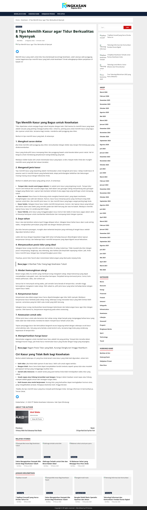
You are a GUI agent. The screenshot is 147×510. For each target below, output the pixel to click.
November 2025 (105, 104)
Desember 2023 (105, 157)
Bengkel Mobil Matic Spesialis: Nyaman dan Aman (85, 498)
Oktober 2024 (104, 136)
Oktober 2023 (104, 165)
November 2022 (105, 193)
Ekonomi (103, 286)
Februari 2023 (104, 181)
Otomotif (103, 321)
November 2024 (105, 132)
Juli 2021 (102, 250)
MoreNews (79, 508)
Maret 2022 (103, 221)
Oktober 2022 (104, 197)
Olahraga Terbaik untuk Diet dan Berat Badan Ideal (55, 462)
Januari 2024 (104, 153)
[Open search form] (132, 14)
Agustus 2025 (104, 112)
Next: (85, 429)
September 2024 (105, 141)
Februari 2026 (104, 96)
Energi (102, 290)
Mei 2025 (103, 116)
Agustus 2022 (104, 205)
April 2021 (103, 262)
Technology (104, 337)
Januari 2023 (104, 185)
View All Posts (37, 419)
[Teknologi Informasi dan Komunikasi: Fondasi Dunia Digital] (117, 486)
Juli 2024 (102, 149)
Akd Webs (20, 40)
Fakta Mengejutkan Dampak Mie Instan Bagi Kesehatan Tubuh (28, 462)
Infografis (103, 305)
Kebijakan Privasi (48, 14)
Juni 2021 (103, 253)
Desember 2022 (105, 189)
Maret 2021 (103, 266)
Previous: (29, 429)
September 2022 (105, 201)
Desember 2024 (105, 128)
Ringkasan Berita (106, 329)
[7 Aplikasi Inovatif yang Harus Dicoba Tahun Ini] (29, 486)
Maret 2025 (103, 120)
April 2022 (103, 217)
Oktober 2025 (104, 108)
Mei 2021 (103, 258)
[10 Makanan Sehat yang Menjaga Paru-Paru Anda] (82, 450)
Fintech (102, 298)
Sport (102, 333)
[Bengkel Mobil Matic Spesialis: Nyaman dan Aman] (88, 486)
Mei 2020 (103, 270)
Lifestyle (103, 317)
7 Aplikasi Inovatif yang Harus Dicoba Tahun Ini (27, 498)
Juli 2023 (102, 169)
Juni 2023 (103, 173)
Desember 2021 (105, 233)
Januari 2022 (104, 229)
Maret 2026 (103, 92)
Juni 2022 (103, 213)
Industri (102, 301)
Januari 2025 (104, 124)
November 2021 (105, 237)
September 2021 (105, 241)
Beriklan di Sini (20, 14)
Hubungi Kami (33, 14)
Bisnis (102, 282)
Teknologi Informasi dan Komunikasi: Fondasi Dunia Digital (117, 498)
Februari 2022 (104, 225)
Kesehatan (19, 26)
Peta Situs (61, 14)
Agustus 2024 (104, 145)
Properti (102, 325)
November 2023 (105, 161)
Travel (102, 341)
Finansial (103, 294)
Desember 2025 (105, 100)
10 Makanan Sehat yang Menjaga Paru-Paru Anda (79, 462)
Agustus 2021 (104, 245)
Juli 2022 (102, 209)
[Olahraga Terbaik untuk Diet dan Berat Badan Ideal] (55, 450)
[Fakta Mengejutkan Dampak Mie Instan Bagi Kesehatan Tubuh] (28, 450)
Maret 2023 (103, 177)
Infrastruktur (104, 309)
